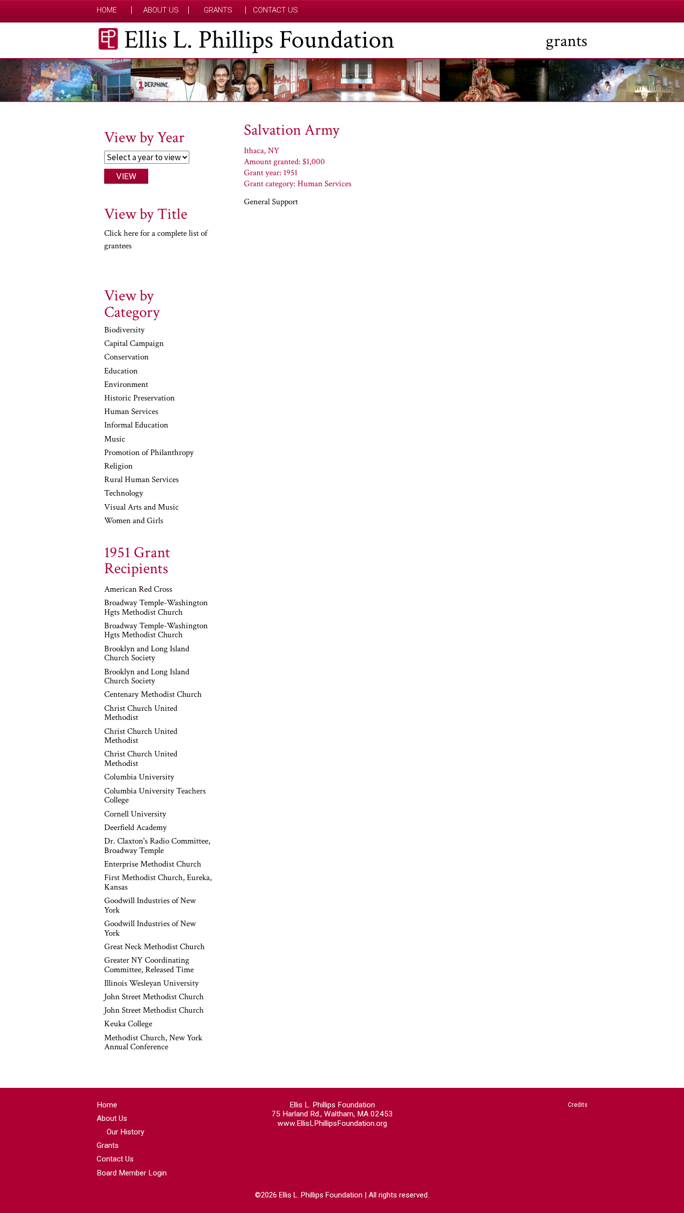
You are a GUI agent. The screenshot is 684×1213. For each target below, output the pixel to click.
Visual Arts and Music (141, 508)
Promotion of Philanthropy (149, 453)
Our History (125, 1131)
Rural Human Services (141, 480)
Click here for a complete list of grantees (155, 240)
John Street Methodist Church (154, 997)
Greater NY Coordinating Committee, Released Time (149, 965)
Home (107, 10)
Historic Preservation (139, 398)
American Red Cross (138, 590)
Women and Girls (133, 521)
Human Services (131, 412)
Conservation (126, 357)
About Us (161, 10)
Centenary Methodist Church (153, 695)
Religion (118, 467)
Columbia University (139, 777)
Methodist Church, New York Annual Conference (153, 1043)
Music (114, 440)
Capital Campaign (134, 344)
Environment (126, 385)
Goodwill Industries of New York (150, 906)
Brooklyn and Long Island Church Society (146, 654)
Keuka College (128, 1024)
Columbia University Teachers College (155, 796)
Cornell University (135, 815)
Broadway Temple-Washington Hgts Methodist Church (156, 608)
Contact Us (275, 10)
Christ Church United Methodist (140, 713)
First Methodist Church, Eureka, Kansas (158, 883)
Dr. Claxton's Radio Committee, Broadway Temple (157, 846)
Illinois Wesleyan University (151, 984)
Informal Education (136, 426)
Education (121, 371)
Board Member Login (132, 1172)
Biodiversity (124, 330)
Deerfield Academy (135, 828)
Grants (218, 10)
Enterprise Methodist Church (152, 865)
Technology (123, 494)
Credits (577, 1104)
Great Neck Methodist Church (154, 947)
